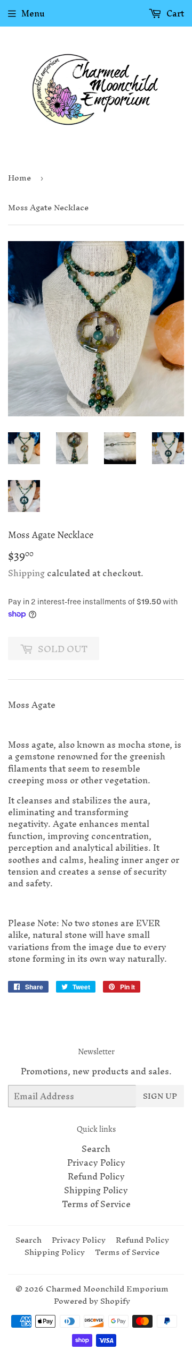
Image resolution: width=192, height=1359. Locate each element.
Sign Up (160, 1096)
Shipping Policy (96, 1190)
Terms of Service (96, 1203)
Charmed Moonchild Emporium (107, 1288)
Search (96, 1148)
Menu (33, 13)
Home (19, 177)
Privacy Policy (96, 1162)
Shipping (26, 573)
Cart (174, 13)
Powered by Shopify (92, 1301)
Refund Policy (96, 1176)
